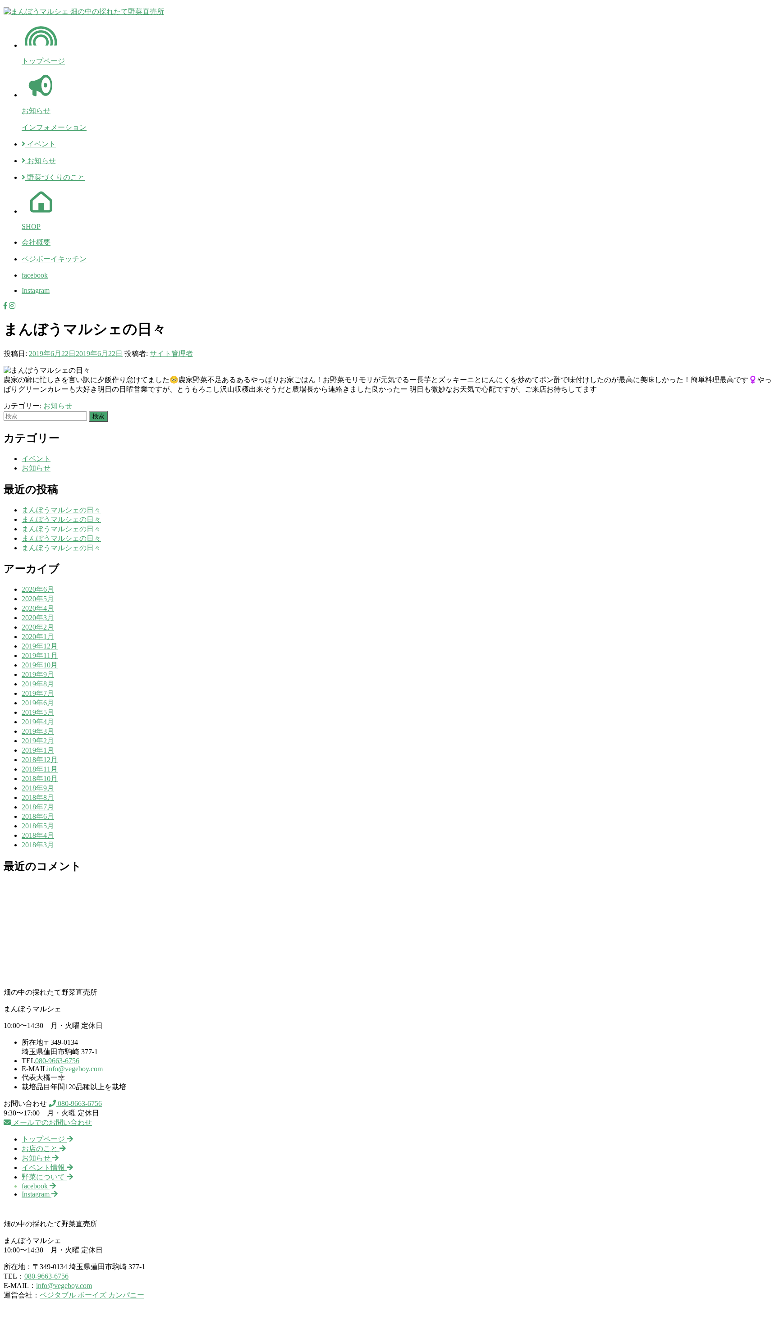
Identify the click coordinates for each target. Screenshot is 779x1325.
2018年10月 (40, 778)
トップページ (43, 61)
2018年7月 (38, 807)
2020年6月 (38, 589)
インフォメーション (54, 127)
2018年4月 (38, 835)
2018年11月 (40, 769)
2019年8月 (38, 684)
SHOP (31, 226)
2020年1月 (38, 636)
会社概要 (36, 242)
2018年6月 (38, 816)
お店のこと (41, 1148)
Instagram (36, 290)
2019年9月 (38, 674)
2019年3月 (38, 731)
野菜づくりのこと (55, 177)
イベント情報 (44, 1167)
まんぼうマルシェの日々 (61, 510)
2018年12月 (40, 759)
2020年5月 (38, 599)
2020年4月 (38, 608)
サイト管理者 (171, 353)
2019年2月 (38, 741)
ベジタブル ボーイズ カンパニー (92, 1295)
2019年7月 (38, 693)
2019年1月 (38, 750)
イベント (40, 144)
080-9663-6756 (57, 1061)
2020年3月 (38, 617)
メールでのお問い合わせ (51, 1122)
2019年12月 (40, 646)
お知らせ (36, 110)
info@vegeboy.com (75, 1069)
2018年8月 (38, 797)
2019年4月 (38, 722)
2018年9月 (38, 788)
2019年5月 (38, 712)
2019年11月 (40, 655)
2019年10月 (40, 665)
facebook (35, 275)
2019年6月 (38, 703)
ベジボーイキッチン (54, 259)
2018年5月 (38, 826)
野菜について (44, 1177)
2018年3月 (38, 845)
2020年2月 (38, 627)
